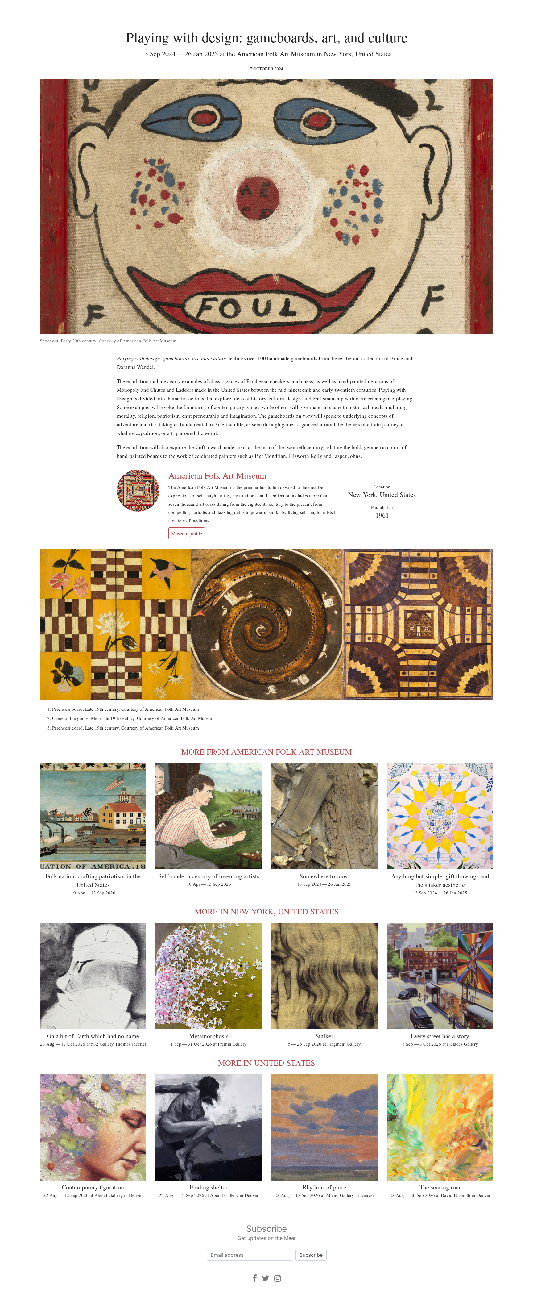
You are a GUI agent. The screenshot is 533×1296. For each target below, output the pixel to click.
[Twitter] (265, 1278)
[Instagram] (277, 1278)
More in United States (266, 1062)
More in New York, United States (267, 911)
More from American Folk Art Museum (266, 751)
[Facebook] (254, 1278)
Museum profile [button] (186, 533)
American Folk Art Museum (217, 475)
